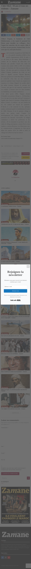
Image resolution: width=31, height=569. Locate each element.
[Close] (28, 266)
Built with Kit (16, 300)
